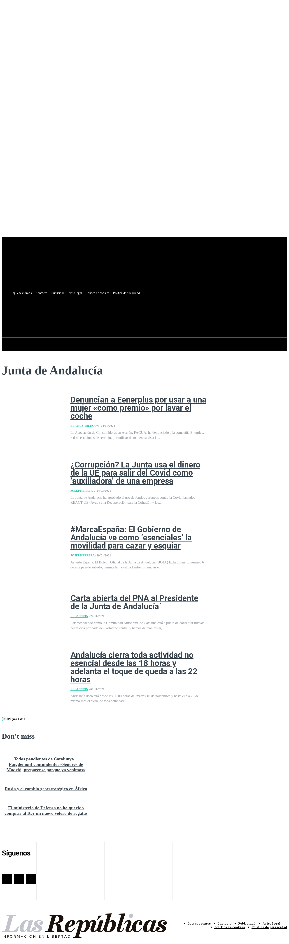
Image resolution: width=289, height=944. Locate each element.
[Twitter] (181, 311)
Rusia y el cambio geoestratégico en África (46, 788)
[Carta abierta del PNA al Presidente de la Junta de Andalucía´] (33, 612)
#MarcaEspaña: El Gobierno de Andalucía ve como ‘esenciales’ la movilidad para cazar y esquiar (131, 538)
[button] (188, 321)
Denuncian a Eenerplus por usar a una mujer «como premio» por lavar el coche (138, 408)
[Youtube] (190, 311)
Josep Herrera (82, 490)
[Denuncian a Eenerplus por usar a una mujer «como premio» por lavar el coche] (33, 418)
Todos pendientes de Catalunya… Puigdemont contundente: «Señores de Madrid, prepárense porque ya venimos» (46, 764)
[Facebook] (173, 311)
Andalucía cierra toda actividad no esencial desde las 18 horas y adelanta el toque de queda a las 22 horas (134, 667)
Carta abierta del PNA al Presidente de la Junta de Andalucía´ (134, 602)
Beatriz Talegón (84, 425)
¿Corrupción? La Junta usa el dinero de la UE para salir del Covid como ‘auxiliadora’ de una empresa (135, 473)
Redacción (79, 616)
